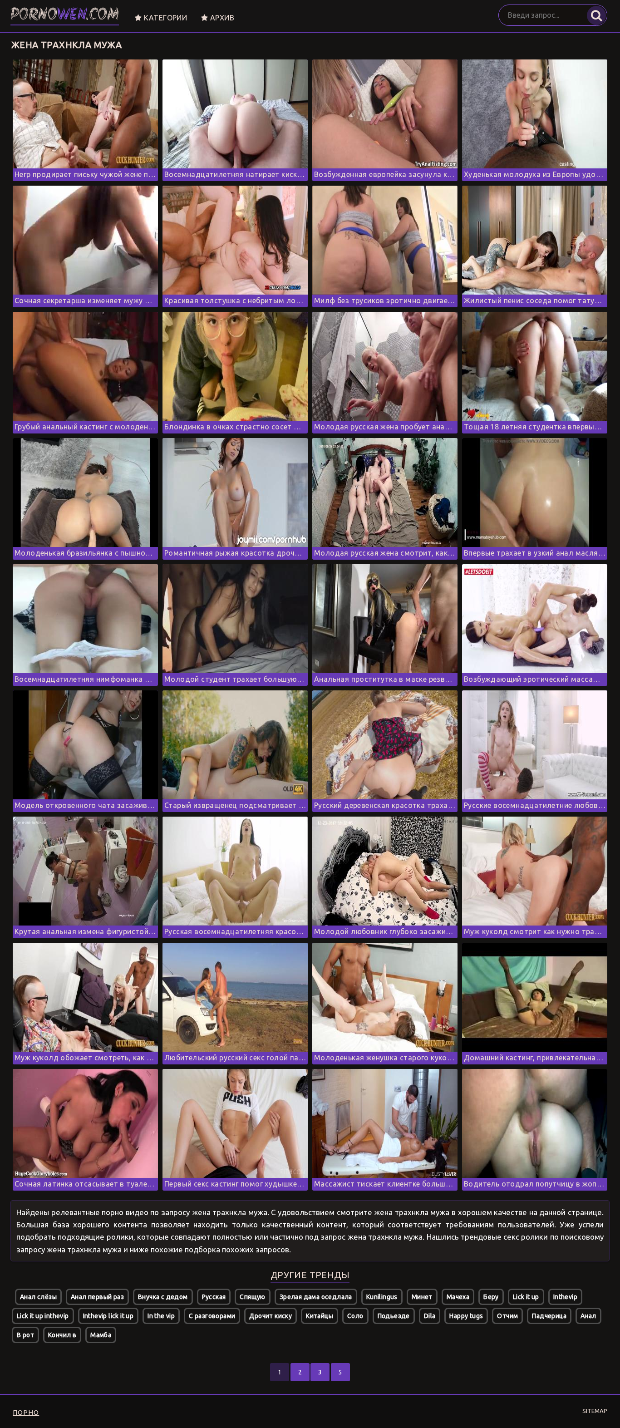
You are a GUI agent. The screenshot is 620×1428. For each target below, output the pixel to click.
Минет (422, 1296)
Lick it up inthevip (43, 1316)
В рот (25, 1335)
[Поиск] (596, 15)
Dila (430, 1316)
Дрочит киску (270, 1316)
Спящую (252, 1296)
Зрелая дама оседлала (316, 1296)
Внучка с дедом (163, 1296)
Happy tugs (466, 1316)
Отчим (507, 1316)
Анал (588, 1316)
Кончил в (62, 1335)
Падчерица (549, 1316)
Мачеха (458, 1296)
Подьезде (394, 1316)
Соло (355, 1316)
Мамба (100, 1335)
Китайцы (319, 1316)
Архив (221, 18)
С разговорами (212, 1316)
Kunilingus (382, 1296)
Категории (164, 18)
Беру (491, 1296)
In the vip (161, 1316)
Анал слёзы (38, 1296)
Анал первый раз (97, 1296)
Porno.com (64, 16)
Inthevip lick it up (108, 1316)
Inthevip (565, 1296)
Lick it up (526, 1296)
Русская (214, 1296)
